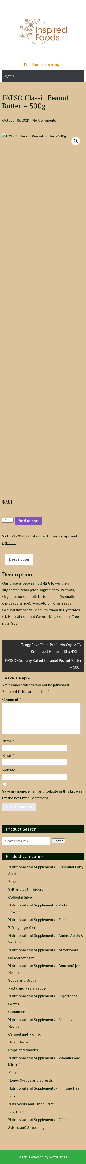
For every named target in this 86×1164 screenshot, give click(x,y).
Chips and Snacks (23, 1050)
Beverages (17, 1112)
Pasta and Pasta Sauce (27, 988)
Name (8, 741)
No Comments (44, 120)
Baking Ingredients (23, 928)
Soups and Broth (22, 980)
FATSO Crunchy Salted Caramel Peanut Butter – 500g (43, 663)
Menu (9, 76)
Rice (12, 882)
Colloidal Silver (20, 897)
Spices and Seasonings (27, 1128)
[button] (75, 141)
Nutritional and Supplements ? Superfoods (43, 950)
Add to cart (28, 521)
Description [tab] (19, 559)
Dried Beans (18, 1042)
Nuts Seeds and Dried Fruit (31, 1104)
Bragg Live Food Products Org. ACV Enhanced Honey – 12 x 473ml (51, 648)
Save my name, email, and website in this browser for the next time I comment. (43, 794)
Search (58, 841)
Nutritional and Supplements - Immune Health (46, 1088)
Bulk (12, 1096)
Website (8, 770)
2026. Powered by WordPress (43, 1157)
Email (8, 755)
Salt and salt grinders (25, 889)
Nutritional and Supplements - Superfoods (43, 996)
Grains (13, 1004)
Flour (12, 1072)
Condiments (18, 1012)
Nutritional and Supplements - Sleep (37, 920)
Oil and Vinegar (21, 958)
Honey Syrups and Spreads (30, 1080)
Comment (11, 699)
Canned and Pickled (24, 1034)
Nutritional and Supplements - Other (38, 1120)
